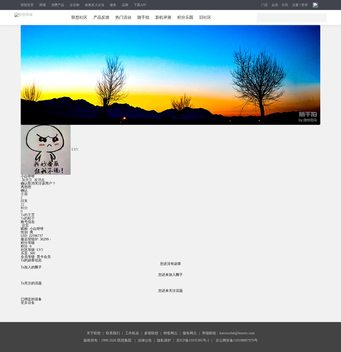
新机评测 (163, 17)
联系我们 (113, 333)
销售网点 (170, 333)
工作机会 (132, 333)
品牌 (125, 5)
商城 (42, 5)
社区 (285, 5)
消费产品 (57, 5)
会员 (275, 5)
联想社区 (79, 17)
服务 (113, 5)
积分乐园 (185, 17)
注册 (295, 5)
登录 (304, 5)
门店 (264, 5)
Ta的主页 (28, 215)
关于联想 (94, 333)
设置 (25, 225)
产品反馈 (101, 17)
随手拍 (143, 17)
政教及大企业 (94, 5)
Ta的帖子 (28, 218)
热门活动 (123, 17)
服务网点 (190, 333)
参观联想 (151, 333)
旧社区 (205, 17)
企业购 (74, 5)
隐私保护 (164, 340)
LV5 (75, 149)
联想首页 (27, 5)
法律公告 (145, 340)
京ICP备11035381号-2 (192, 340)
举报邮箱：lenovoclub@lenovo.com (228, 333)
